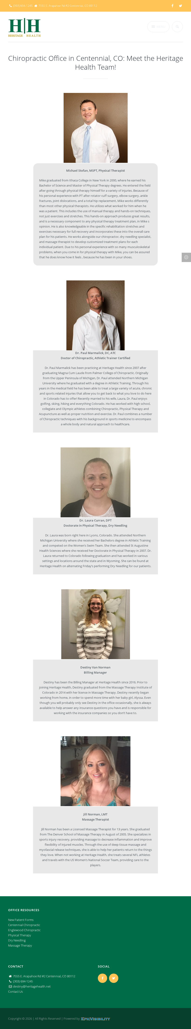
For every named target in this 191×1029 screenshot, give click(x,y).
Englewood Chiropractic (24, 930)
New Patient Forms (21, 920)
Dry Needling (17, 940)
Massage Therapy (20, 945)
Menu (161, 26)
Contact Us (15, 991)
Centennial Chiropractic (24, 925)
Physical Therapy (19, 935)
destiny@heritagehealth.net (32, 986)
